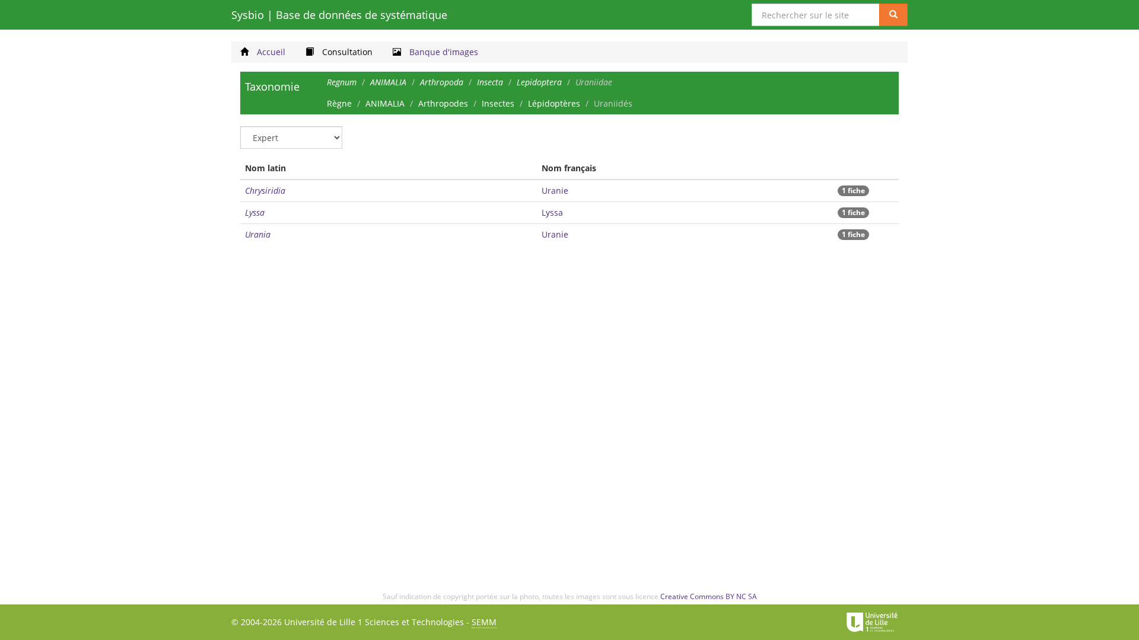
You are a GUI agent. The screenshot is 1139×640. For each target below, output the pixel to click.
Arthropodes (443, 103)
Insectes (498, 103)
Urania (258, 234)
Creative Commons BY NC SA (708, 596)
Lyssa (255, 212)
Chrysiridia (265, 190)
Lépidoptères (554, 103)
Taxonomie (272, 86)
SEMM (484, 622)
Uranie (555, 190)
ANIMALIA (385, 103)
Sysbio (339, 15)
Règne (339, 103)
